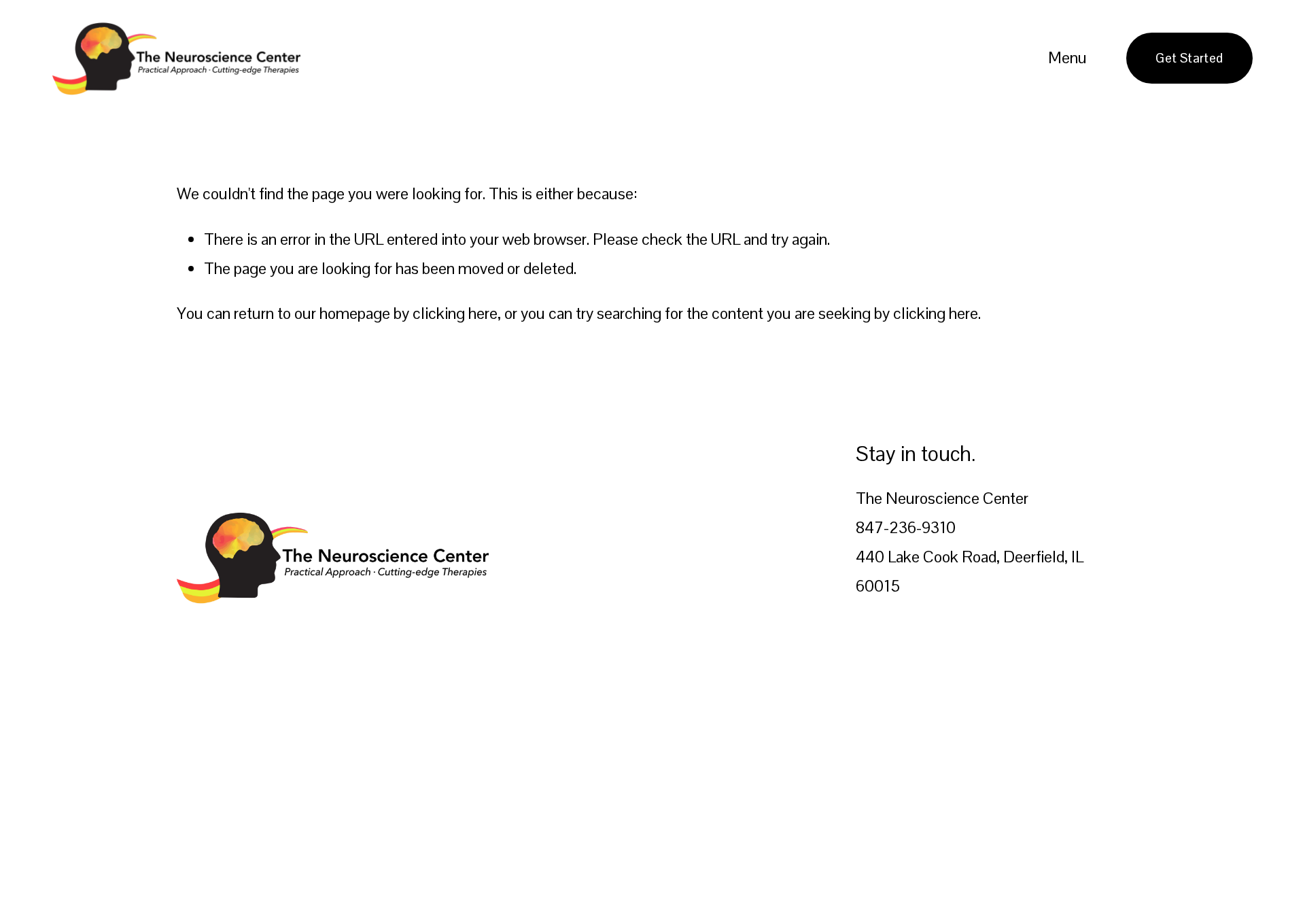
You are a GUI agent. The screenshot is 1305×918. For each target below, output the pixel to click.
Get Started (1189, 58)
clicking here (455, 313)
